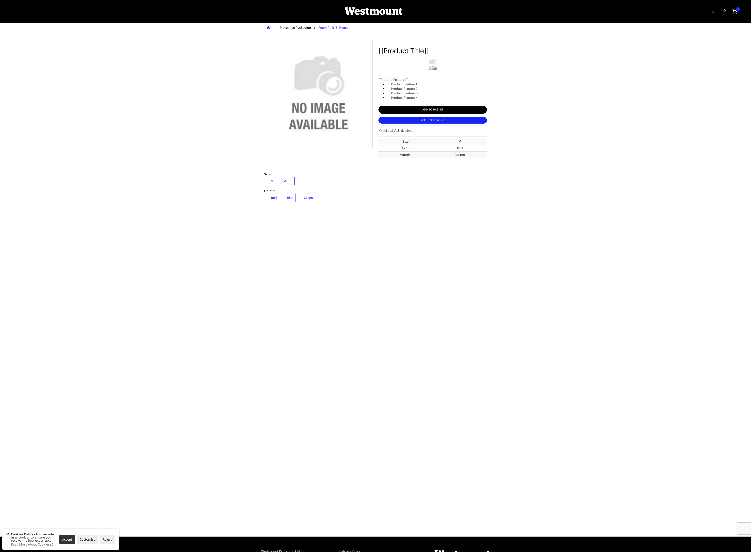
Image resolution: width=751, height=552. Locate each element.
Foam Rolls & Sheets (333, 28)
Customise (87, 539)
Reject (107, 539)
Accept (67, 539)
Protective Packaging (295, 28)
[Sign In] (724, 11)
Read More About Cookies (30, 544)
